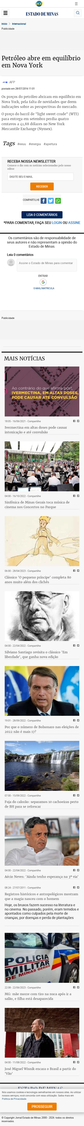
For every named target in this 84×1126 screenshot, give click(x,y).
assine (74, 222)
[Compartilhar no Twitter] (51, 201)
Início (4, 23)
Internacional (19, 23)
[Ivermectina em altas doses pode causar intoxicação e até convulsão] (42, 391)
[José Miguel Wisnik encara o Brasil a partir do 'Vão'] (42, 1033)
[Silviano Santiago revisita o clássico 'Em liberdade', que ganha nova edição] (42, 616)
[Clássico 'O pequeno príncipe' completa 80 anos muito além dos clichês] (42, 541)
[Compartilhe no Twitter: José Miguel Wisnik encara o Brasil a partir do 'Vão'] (77, 1062)
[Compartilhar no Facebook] (43, 201)
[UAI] (39, 4)
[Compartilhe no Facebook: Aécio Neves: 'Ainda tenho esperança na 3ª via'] (73, 870)
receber (42, 186)
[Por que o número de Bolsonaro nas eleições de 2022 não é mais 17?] (42, 691)
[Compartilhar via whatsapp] (58, 201)
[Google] (43, 282)
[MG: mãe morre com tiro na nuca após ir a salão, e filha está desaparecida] (42, 958)
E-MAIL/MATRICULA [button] (44, 288)
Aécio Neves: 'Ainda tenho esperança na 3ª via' (42, 876)
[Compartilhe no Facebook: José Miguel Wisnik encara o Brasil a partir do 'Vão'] (73, 1062)
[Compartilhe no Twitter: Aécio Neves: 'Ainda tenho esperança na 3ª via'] (77, 870)
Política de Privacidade (14, 1098)
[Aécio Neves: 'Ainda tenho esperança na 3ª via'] (42, 841)
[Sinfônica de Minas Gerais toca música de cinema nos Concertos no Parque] (42, 466)
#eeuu (21, 144)
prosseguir (42, 1106)
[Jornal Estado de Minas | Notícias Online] (42, 14)
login (57, 222)
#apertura (50, 144)
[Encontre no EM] (78, 13)
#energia (35, 144)
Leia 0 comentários (42, 215)
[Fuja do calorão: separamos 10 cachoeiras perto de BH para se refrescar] (42, 766)
